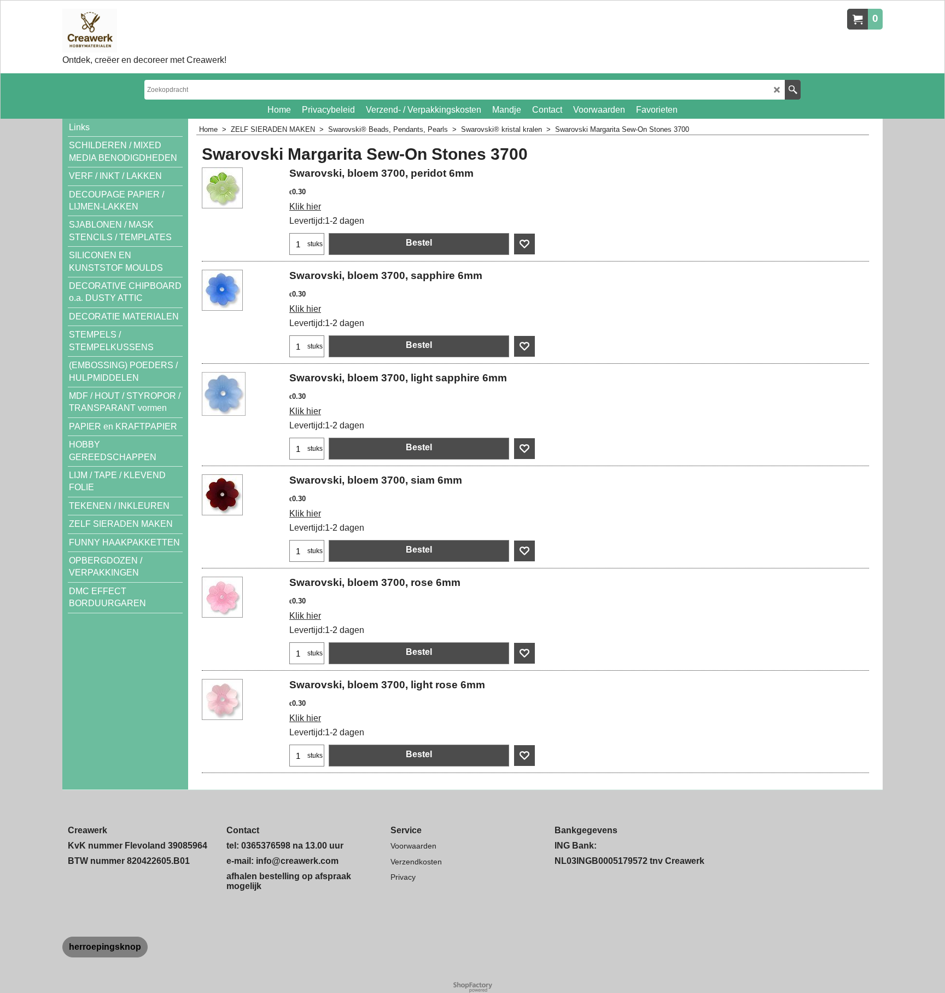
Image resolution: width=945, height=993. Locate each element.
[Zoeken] (793, 90)
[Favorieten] (524, 244)
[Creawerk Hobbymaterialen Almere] (144, 31)
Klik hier (305, 206)
